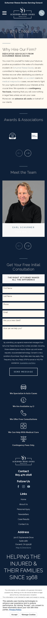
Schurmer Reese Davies (23, 68)
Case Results (23, 519)
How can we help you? (12, 328)
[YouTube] (28, 486)
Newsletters (23, 514)
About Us (23, 504)
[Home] (22, 13)
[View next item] (27, 153)
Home (23, 499)
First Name (7, 288)
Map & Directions (23, 548)
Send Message (23, 372)
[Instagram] (23, 486)
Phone (6, 304)
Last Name (7, 296)
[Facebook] (18, 486)
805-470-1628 (23, 474)
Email (5, 312)
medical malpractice (11, 81)
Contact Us (23, 524)
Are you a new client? (12, 320)
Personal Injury (23, 509)
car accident (28, 78)
